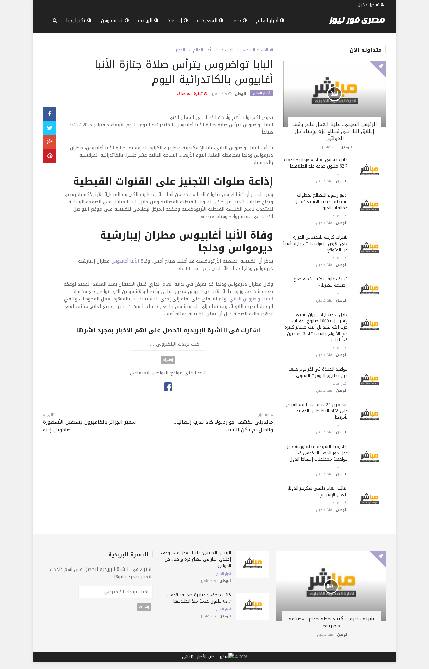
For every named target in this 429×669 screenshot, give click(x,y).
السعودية (208, 20)
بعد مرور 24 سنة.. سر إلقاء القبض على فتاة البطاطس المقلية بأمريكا (317, 410)
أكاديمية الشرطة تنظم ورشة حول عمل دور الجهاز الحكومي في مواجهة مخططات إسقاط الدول (316, 452)
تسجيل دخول (369, 4)
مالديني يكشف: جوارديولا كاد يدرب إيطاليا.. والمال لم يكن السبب (223, 426)
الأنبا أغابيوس (125, 261)
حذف (182, 93)
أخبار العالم (268, 20)
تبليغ (198, 93)
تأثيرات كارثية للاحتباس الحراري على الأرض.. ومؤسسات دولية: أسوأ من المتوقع (315, 243)
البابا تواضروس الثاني (251, 299)
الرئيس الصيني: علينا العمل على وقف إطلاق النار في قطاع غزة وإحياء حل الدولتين (334, 131)
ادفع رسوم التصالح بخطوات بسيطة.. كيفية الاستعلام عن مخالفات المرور (321, 201)
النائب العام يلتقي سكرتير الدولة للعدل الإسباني (318, 491)
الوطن (179, 50)
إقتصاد (176, 20)
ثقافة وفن (113, 20)
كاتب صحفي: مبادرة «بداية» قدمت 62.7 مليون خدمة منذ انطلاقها (316, 162)
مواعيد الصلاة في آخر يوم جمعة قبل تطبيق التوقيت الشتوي (318, 372)
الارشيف (226, 50)
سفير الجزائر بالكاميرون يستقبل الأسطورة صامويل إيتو (89, 426)
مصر (237, 20)
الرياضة (146, 20)
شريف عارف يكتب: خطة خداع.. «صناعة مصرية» (319, 282)
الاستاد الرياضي (255, 50)
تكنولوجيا (76, 20)
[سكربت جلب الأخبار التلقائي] (208, 657)
